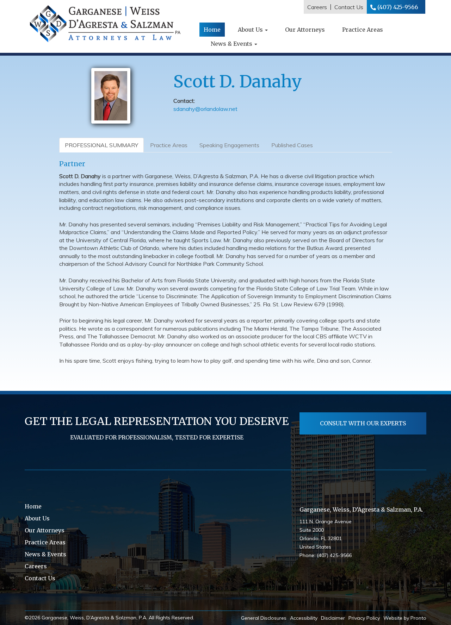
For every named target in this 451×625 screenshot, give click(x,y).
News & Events (232, 43)
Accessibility (303, 618)
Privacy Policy (364, 618)
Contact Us (348, 7)
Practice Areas (362, 29)
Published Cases (292, 145)
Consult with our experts (363, 423)
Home (212, 29)
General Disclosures (263, 618)
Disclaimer (333, 618)
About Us (251, 29)
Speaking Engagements (229, 145)
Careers (317, 7)
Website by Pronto (404, 618)
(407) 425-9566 (397, 7)
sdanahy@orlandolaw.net (205, 108)
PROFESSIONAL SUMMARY (101, 145)
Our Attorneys (305, 29)
